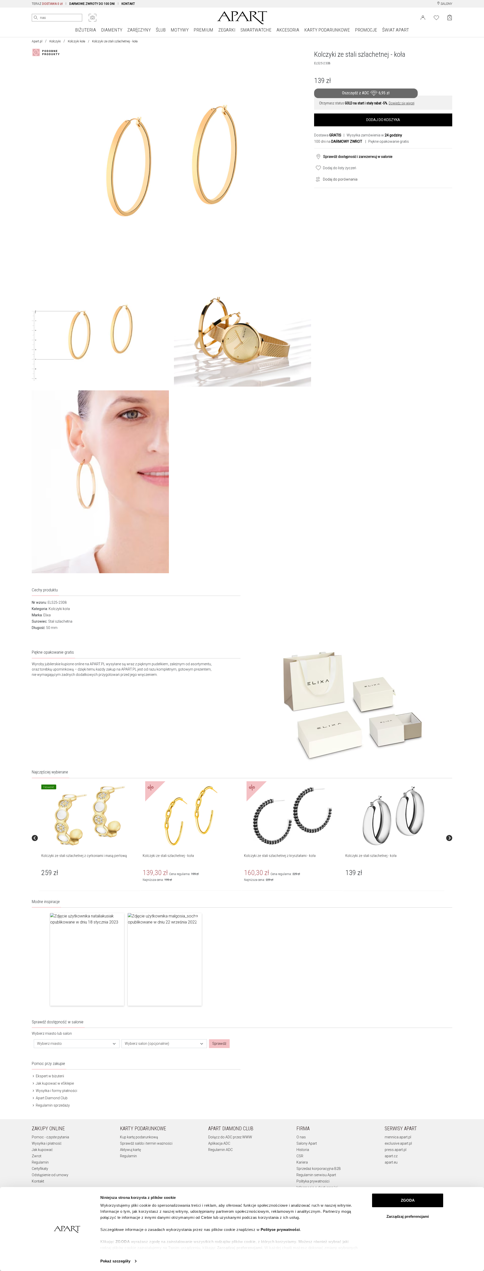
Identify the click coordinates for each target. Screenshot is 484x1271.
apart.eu (391, 1162)
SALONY (446, 4)
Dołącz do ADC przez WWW (230, 1137)
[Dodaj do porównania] (316, 179)
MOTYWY (180, 30)
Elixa (47, 615)
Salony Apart (306, 1143)
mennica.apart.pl (398, 1137)
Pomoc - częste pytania (50, 1137)
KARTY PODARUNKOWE (327, 30)
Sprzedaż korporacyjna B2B (318, 1169)
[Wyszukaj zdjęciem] (92, 17)
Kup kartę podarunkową (139, 1137)
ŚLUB (161, 30)
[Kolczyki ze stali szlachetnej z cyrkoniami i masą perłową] (89, 815)
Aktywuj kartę (130, 1150)
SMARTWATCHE (255, 30)
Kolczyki (55, 41)
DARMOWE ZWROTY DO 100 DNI (92, 4)
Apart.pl (37, 41)
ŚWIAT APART (395, 30)
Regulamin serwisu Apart (316, 1175)
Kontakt (38, 1181)
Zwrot (36, 1156)
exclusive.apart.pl (398, 1143)
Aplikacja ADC (219, 1143)
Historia (302, 1150)
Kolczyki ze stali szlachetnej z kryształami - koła (280, 855)
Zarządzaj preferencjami (407, 1216)
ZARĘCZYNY (139, 30)
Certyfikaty (40, 1169)
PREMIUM (203, 30)
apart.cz (391, 1156)
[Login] (422, 17)
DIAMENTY (111, 30)
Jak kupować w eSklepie (54, 1083)
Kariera (302, 1162)
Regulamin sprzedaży (52, 1105)
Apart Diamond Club (51, 1098)
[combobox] (76, 1043)
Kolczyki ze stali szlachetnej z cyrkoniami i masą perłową (84, 855)
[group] (90, 838)
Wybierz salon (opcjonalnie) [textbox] (147, 1044)
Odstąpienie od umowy (50, 1175)
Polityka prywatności (312, 1181)
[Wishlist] (436, 17)
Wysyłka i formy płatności (56, 1091)
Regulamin (40, 1162)
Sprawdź (219, 1044)
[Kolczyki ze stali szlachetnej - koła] (190, 815)
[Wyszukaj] (36, 18)
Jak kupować (42, 1150)
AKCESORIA (288, 30)
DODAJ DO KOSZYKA (383, 120)
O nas (301, 1137)
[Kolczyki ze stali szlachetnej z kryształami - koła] (292, 815)
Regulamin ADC (220, 1150)
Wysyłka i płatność (47, 1143)
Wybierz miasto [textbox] (49, 1044)
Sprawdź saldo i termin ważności (146, 1143)
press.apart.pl (395, 1150)
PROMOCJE (366, 30)
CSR (299, 1156)
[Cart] (449, 17)
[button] (87, 959)
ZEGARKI (226, 30)
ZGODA (408, 1200)
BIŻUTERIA (85, 30)
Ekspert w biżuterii (49, 1076)
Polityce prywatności (280, 1229)
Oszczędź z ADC (365, 93)
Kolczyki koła (76, 41)
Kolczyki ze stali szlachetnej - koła (168, 855)
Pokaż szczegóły (115, 1261)
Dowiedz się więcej (401, 103)
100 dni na (338, 141)
